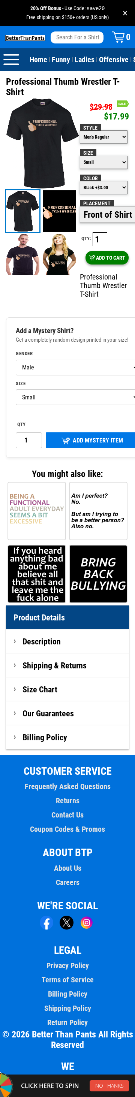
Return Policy (67, 1022)
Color (90, 178)
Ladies (84, 59)
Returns (68, 800)
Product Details (39, 617)
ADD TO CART (110, 258)
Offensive (114, 59)
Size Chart (39, 689)
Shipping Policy (67, 1008)
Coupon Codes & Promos (67, 829)
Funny (61, 59)
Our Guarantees (48, 713)
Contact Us (67, 814)
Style (90, 128)
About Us (67, 868)
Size (88, 153)
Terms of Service (68, 979)
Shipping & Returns (54, 665)
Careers (68, 882)
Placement (97, 203)
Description (41, 641)
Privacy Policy (67, 965)
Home (38, 59)
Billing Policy (44, 737)
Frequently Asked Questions (68, 786)
